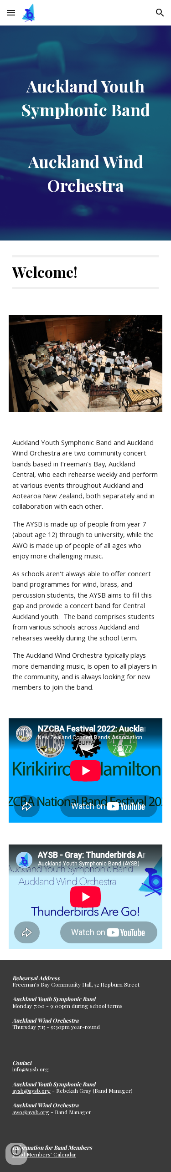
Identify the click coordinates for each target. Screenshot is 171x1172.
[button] (11, 12)
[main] (86, 133)
